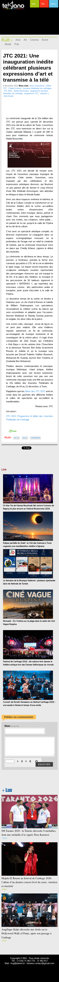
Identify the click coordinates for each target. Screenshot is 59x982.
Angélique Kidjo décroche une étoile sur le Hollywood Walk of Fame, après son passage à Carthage (26, 933)
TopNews (35, 438)
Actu (18, 40)
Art (25, 40)
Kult (33, 4)
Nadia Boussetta (21, 91)
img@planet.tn (18, 963)
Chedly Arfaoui (14, 88)
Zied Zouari (8, 96)
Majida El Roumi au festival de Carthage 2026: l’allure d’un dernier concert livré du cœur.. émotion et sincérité (29, 882)
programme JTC (31, 93)
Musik (8, 44)
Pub (17, 44)
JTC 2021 (8, 91)
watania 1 (44, 93)
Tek (42, 4)
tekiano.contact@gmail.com (40, 963)
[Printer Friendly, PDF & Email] (13, 431)
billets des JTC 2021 (34, 391)
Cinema (34, 40)
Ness (53, 4)
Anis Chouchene (37, 86)
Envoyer (44, 764)
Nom (12, 726)
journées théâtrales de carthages (37, 88)
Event (45, 40)
